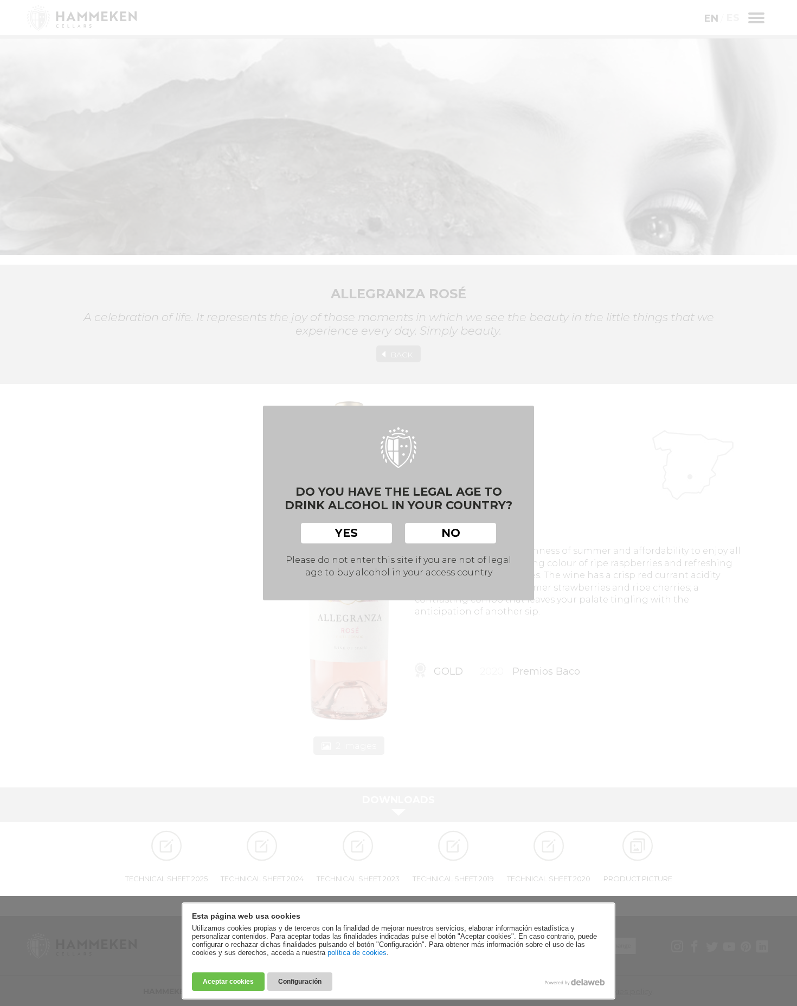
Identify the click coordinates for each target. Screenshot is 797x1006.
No (450, 533)
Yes (346, 533)
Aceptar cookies (228, 981)
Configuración (300, 981)
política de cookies (357, 953)
